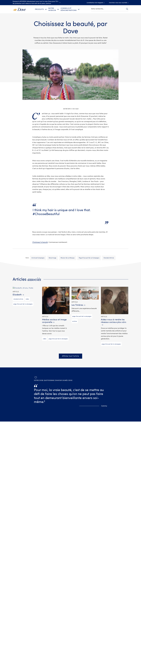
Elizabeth (17, 294)
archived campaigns (38, 258)
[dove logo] (19, 9)
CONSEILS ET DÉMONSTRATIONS (69, 9)
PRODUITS (39, 9)
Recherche (127, 9)
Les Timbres (77, 305)
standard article (109, 258)
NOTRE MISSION (52, 9)
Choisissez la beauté (40, 242)
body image (52, 258)
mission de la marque (68, 258)
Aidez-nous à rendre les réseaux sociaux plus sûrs (113, 320)
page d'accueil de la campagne (89, 258)
